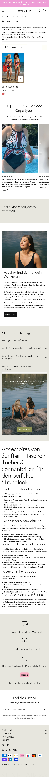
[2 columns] (44, 47)
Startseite (5, 17)
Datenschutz (6, 750)
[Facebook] (2, 745)
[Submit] (44, 709)
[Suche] (39, 10)
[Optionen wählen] (20, 79)
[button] (44, 10)
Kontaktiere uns (24, 429)
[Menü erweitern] (3, 10)
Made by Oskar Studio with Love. (25, 765)
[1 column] (38, 47)
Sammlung (16, 17)
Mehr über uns (10, 314)
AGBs (15, 750)
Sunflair (10, 765)
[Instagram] (8, 745)
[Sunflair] (24, 11)
